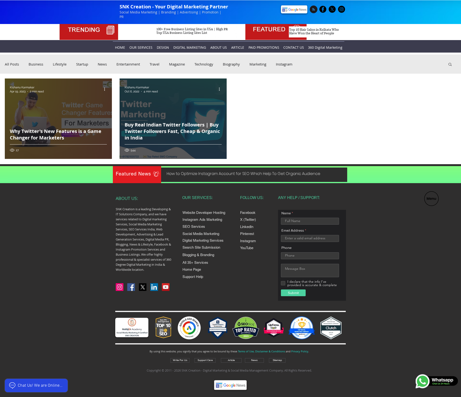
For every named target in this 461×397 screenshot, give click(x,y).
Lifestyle (60, 64)
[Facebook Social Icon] (131, 287)
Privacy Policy (299, 351)
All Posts (12, 64)
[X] (332, 9)
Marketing (257, 64)
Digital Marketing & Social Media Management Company (243, 370)
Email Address (292, 230)
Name (286, 213)
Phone (286, 247)
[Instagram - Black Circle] (341, 9)
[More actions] (106, 89)
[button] (431, 198)
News (102, 64)
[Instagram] (119, 287)
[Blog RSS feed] (313, 10)
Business (36, 64)
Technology (203, 64)
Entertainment (128, 64)
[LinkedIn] (154, 287)
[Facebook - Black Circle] (322, 9)
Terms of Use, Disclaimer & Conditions (261, 351)
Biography (231, 64)
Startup (82, 64)
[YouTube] (166, 287)
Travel (154, 64)
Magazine (177, 64)
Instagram (284, 64)
